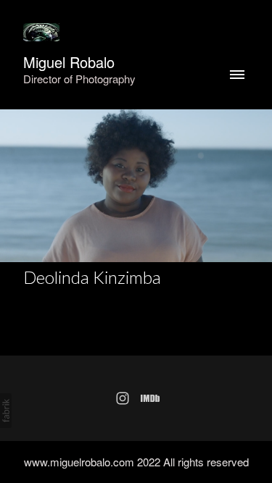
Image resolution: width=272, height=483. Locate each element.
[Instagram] (122, 398)
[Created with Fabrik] (6, 410)
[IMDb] (150, 398)
